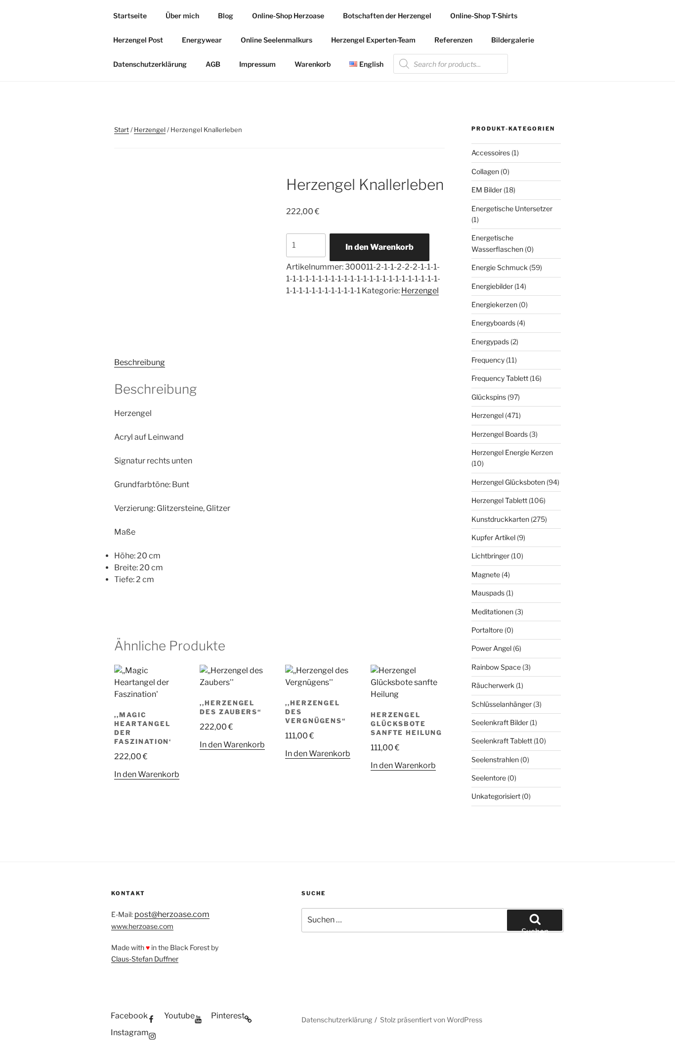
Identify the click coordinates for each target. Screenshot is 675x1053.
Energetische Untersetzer (511, 208)
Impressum (257, 64)
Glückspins (488, 397)
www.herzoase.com (142, 926)
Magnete (485, 574)
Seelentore (488, 778)
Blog (225, 15)
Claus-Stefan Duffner (144, 959)
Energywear (202, 40)
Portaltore (487, 630)
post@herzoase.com (172, 914)
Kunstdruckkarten (500, 519)
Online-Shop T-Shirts (483, 15)
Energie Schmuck (499, 267)
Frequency (488, 360)
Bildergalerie (512, 40)
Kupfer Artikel (493, 537)
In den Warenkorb (379, 247)
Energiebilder (492, 286)
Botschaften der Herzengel (387, 15)
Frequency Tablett (499, 378)
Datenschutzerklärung (150, 64)
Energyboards (493, 323)
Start (121, 130)
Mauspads (488, 593)
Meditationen (492, 611)
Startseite (130, 15)
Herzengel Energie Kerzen (512, 452)
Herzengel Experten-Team (373, 40)
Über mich (182, 15)
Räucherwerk (492, 685)
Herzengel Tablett (499, 500)
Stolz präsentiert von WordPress (431, 1019)
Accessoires (490, 152)
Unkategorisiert (495, 796)
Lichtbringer (490, 555)
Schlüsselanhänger (501, 704)
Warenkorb (313, 64)
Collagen (485, 171)
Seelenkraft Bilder (499, 722)
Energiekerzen (494, 304)
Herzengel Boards (499, 434)
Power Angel (491, 648)
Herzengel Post (138, 40)
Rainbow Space (496, 667)
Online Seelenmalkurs (276, 40)
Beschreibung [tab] (139, 362)
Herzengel (150, 130)
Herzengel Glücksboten (508, 482)
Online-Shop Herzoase (288, 15)
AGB (213, 64)
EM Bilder (486, 189)
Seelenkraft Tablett (501, 740)
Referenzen (453, 40)
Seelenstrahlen (495, 759)
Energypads (490, 341)
